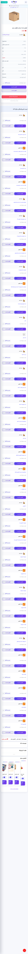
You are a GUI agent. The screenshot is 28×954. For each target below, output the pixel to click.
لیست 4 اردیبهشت (23, 573)
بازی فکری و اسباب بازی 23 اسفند (21, 421)
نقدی (25, 320)
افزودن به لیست (14, 87)
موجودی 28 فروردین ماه (22, 523)
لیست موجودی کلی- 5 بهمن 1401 (21, 219)
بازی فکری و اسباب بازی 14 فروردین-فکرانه (20, 472)
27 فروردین (24, 506)
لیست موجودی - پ (23, 489)
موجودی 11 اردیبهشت (23, 590)
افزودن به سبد (14, 90)
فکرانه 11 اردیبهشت (23, 607)
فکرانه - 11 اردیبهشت (23, 624)
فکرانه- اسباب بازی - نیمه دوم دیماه (21, 185)
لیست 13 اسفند (24, 354)
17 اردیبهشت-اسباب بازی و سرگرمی (21, 641)
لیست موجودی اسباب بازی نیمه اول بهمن (20, 253)
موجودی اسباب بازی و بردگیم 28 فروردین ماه (20, 540)
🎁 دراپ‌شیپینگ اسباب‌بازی (14, 96)
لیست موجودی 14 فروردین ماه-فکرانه (21, 455)
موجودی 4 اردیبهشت (23, 556)
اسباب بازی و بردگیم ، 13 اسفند (22, 387)
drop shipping (24, 707)
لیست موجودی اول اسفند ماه (22, 303)
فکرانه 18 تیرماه (24, 674)
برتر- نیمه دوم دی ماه (23, 168)
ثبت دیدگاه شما (4, 750)
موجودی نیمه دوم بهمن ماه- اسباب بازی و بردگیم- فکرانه (18, 286)
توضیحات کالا (24, 739)
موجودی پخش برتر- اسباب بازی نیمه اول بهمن (20, 202)
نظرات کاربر (19, 739)
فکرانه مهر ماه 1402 (23, 724)
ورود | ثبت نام (4, 2)
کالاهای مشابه (13, 739)
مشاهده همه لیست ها (14, 789)
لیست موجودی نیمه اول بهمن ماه (21, 236)
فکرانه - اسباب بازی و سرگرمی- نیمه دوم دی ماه (20, 151)
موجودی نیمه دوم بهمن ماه (22, 270)
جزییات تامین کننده (6, 34)
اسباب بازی (24, 337)
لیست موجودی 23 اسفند (22, 404)
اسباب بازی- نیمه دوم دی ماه (22, 134)
